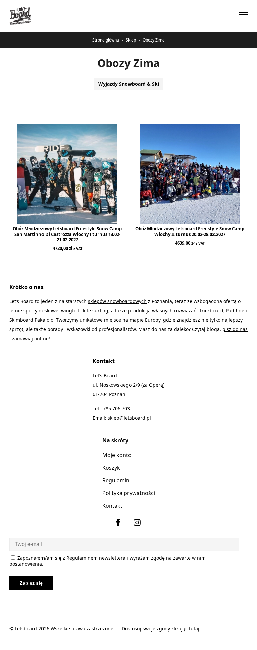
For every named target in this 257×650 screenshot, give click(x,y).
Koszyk (111, 467)
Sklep (131, 40)
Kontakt (112, 505)
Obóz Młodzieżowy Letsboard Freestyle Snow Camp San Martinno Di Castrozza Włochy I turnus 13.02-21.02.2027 (67, 234)
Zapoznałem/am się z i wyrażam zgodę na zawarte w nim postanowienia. (107, 561)
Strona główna (105, 40)
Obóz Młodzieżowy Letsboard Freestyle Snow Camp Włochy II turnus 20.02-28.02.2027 (189, 231)
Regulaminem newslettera (95, 558)
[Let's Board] (20, 16)
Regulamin (116, 480)
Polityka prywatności (128, 493)
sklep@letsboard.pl (129, 418)
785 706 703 (116, 408)
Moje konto (117, 455)
